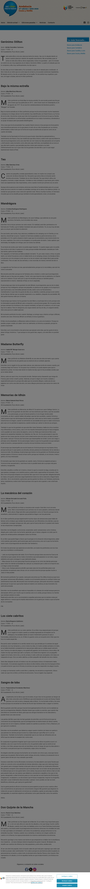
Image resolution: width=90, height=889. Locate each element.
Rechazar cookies (67, 881)
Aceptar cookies (67, 885)
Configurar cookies (67, 876)
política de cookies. (36, 882)
